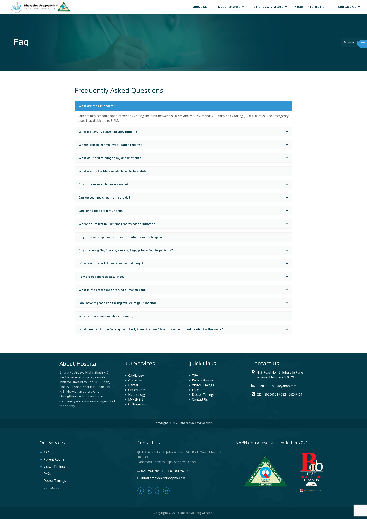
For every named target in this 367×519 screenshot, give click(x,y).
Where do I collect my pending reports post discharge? (117, 223)
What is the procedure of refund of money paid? (112, 289)
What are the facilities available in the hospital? (112, 171)
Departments (229, 7)
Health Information (311, 7)
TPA (195, 375)
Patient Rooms (202, 380)
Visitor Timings (203, 385)
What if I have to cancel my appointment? (108, 131)
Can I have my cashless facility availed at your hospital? (118, 303)
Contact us (347, 7)
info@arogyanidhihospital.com (163, 478)
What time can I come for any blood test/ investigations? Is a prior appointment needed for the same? (151, 329)
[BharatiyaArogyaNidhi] (41, 7)
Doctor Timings (203, 394)
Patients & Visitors (267, 7)
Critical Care (136, 390)
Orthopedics (137, 404)
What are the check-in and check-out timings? (111, 263)
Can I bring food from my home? (101, 210)
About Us (199, 7)
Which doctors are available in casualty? (107, 316)
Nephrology (137, 394)
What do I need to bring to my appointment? (110, 158)
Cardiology (136, 375)
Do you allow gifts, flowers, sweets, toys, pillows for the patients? (126, 250)
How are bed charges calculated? (102, 276)
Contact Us (200, 399)
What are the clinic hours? (97, 106)
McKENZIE (135, 399)
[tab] (183, 106)
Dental (133, 385)
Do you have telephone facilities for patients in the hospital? (121, 237)
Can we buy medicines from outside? (104, 197)
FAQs (195, 390)
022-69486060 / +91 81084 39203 (164, 471)
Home (350, 42)
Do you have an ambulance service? (103, 184)
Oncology (135, 380)
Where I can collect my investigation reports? (110, 144)
